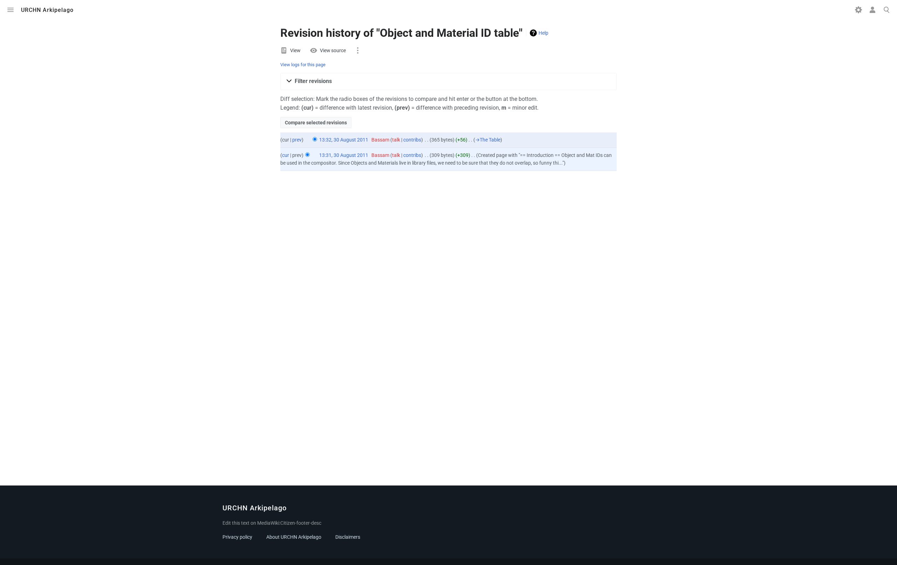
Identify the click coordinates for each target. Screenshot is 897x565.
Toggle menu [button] (11, 10)
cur (285, 155)
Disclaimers (347, 537)
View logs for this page (303, 64)
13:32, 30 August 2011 (343, 140)
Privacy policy (237, 537)
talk (396, 140)
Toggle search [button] (886, 10)
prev (297, 140)
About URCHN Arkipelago (293, 537)
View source (333, 50)
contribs (412, 140)
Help (543, 33)
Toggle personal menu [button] (872, 10)
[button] (448, 81)
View (295, 50)
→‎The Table (487, 140)
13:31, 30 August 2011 (343, 155)
